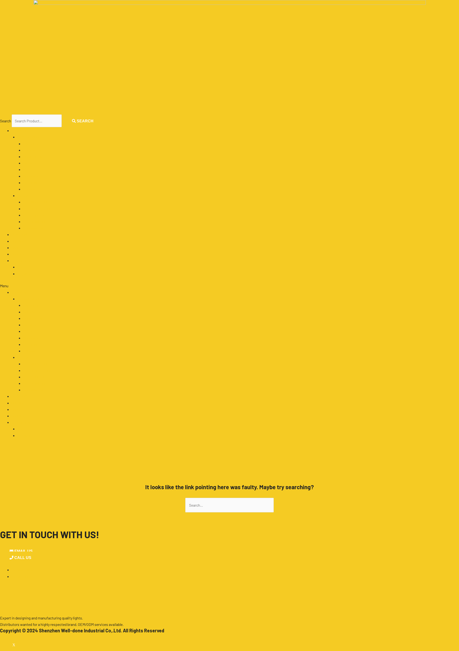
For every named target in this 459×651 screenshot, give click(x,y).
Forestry (29, 163)
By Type (23, 195)
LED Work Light (35, 202)
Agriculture (31, 143)
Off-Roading (32, 182)
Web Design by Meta (26, 636)
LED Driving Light (37, 208)
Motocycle (31, 176)
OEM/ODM (19, 234)
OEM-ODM (12, 588)
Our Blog (18, 241)
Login (21, 267)
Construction (33, 156)
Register (24, 273)
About (16, 247)
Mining (28, 169)
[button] (229, 285)
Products (18, 130)
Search (5, 121)
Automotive (32, 150)
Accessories (33, 228)
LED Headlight (34, 221)
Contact (17, 254)
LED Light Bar (34, 215)
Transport (31, 189)
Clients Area (21, 260)
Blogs (8, 594)
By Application (29, 137)
